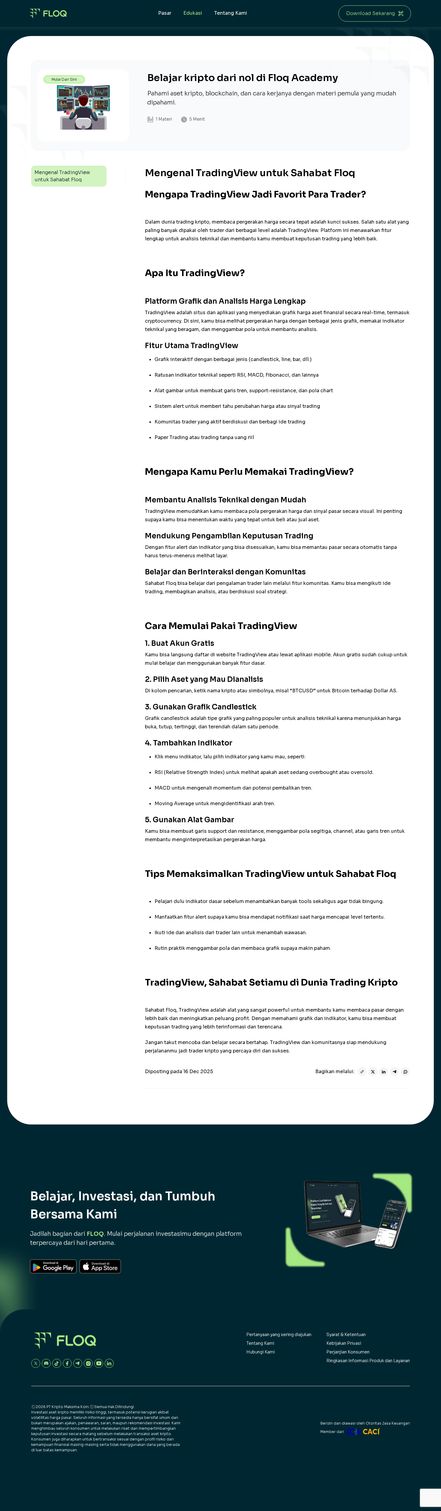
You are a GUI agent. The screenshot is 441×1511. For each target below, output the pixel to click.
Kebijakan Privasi (343, 1343)
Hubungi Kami (260, 1352)
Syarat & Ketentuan (346, 1334)
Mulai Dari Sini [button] (64, 79)
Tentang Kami (230, 13)
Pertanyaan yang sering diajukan (278, 1334)
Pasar (164, 13)
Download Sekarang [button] (370, 13)
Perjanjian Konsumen (348, 1352)
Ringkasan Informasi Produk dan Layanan (368, 1360)
